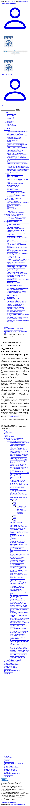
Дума (8, 127)
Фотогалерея (10, 121)
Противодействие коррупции (12, 300)
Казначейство (10, 188)
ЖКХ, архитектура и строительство (13, 214)
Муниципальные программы (15, 134)
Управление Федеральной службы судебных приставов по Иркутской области (16, 292)
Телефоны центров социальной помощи (18, 279)
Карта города (10, 115)
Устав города (10, 117)
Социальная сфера (9, 199)
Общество (10, 211)
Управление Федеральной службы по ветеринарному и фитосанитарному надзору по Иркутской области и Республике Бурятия (17, 267)
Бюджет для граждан (12, 194)
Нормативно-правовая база (14, 191)
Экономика (7, 130)
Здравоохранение (12, 208)
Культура (9, 209)
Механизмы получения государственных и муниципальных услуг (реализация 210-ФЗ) (17, 284)
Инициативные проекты (10, 770)
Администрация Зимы (7, 74)
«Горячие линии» (12, 281)
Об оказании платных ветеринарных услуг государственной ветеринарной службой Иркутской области (17, 288)
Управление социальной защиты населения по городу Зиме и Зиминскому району (16, 276)
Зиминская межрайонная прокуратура (17, 225)
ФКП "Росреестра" (12, 295)
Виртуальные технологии (18, 804)
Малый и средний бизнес (14, 137)
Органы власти (8, 122)
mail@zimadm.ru (23, 1)
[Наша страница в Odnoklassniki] (1, 801)
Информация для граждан (11, 221)
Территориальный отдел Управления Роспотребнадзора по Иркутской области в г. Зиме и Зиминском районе (17, 272)
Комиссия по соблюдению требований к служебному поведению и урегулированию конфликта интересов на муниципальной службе (18, 316)
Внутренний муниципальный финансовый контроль (15, 184)
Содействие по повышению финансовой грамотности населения (18, 223)
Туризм (9, 141)
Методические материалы (14, 305)
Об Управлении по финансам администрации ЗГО (15, 175)
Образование (10, 207)
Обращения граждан (9, 769)
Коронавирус (10, 297)
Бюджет (9, 182)
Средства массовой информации (16, 212)
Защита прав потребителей (14, 146)
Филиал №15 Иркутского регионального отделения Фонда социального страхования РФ (18, 255)
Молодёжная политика (13, 204)
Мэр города (10, 124)
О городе (6, 112)
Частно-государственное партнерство (17, 135)
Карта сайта (7, 776)
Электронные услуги (13, 172)
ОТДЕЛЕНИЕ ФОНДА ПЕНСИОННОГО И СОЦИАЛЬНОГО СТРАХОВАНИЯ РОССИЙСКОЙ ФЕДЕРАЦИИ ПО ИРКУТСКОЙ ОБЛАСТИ (18, 260)
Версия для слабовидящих (9, 3)
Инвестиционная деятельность (15, 143)
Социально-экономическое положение (17, 131)
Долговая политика (12, 186)
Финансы (6, 173)
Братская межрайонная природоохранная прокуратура (15, 228)
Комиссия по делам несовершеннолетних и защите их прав (18, 201)
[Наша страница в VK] (2, 801)
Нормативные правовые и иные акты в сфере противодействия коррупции (17, 302)
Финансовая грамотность (14, 198)
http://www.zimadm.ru (13, 416)
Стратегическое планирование (15, 133)
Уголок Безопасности (13, 298)
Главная (6, 327)
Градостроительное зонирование (16, 218)
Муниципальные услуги (10, 766)
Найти (17, 109)
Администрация (11, 125)
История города (11, 114)
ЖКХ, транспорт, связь (13, 215)
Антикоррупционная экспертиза (16, 304)
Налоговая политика (12, 189)
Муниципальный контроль (14, 220)
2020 (5, 333)
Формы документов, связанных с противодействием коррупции (16, 307)
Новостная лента (8, 775)
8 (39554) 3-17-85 (10, 1)
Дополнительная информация (12, 773)
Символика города (12, 119)
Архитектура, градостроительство (16, 217)
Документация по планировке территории (15, 331)
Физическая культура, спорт (14, 205)
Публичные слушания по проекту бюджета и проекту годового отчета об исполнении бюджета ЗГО (17, 179)
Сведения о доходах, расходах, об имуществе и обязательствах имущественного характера (16, 311)
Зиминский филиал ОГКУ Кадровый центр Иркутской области (17, 242)
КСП (8, 128)
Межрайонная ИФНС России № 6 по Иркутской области (17, 251)
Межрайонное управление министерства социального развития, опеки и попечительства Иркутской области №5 (17, 238)
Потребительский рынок (14, 138)
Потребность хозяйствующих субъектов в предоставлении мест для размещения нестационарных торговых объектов (18, 169)
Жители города (11, 118)
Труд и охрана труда (12, 140)
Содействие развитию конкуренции (17, 144)
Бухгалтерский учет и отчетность (16, 192)
